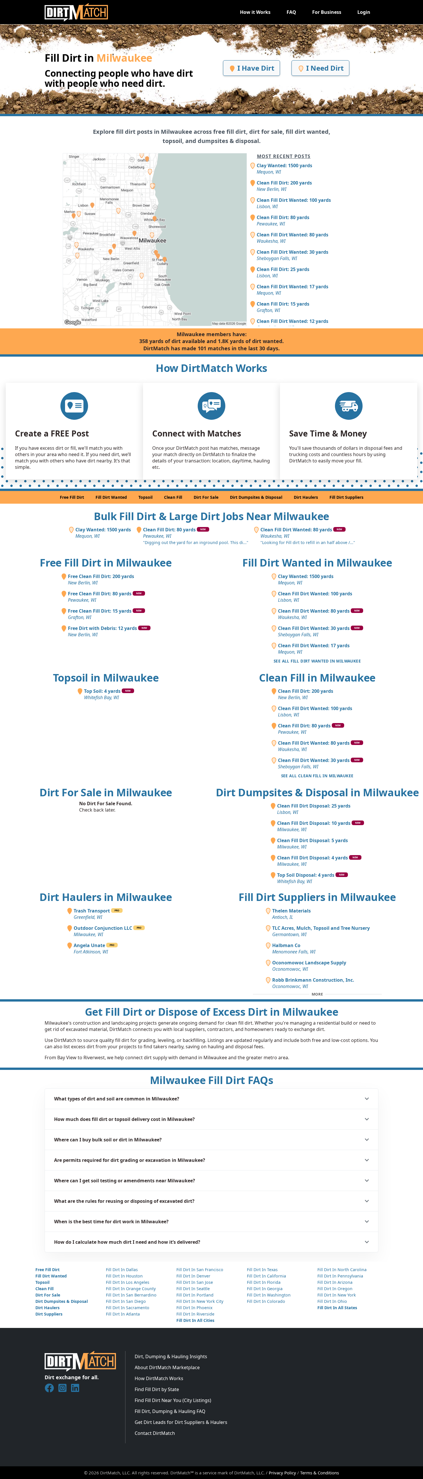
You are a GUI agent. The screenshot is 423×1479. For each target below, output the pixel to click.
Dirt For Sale (206, 497)
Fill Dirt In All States (337, 1307)
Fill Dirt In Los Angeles (127, 1282)
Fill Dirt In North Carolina (342, 1269)
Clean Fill (173, 497)
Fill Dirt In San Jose (194, 1282)
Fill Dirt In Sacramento (127, 1307)
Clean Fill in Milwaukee (317, 678)
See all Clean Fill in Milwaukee (317, 775)
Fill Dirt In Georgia (265, 1288)
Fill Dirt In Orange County (131, 1288)
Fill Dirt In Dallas (122, 1269)
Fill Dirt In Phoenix (194, 1307)
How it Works (255, 12)
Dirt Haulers (306, 497)
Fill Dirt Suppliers (346, 497)
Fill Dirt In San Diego (126, 1301)
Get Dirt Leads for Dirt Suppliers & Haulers (181, 1422)
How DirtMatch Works (159, 1378)
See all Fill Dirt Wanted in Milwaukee (317, 661)
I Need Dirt (324, 68)
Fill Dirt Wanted (111, 497)
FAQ (291, 12)
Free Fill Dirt (72, 497)
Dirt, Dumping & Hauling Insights (171, 1356)
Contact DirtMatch (155, 1433)
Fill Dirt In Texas (262, 1269)
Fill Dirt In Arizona (334, 1282)
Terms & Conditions (319, 1473)
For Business (326, 12)
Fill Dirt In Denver (193, 1276)
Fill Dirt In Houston (124, 1276)
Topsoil (145, 497)
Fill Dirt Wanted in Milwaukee (317, 563)
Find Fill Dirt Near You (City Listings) (173, 1400)
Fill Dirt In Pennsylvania (340, 1276)
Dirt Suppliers (48, 1314)
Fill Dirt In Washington (269, 1295)
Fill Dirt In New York (336, 1295)
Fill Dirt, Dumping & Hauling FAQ (170, 1411)
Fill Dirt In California (266, 1276)
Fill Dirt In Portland (195, 1295)
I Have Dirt (255, 68)
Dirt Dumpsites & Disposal (256, 497)
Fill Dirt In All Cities (195, 1320)
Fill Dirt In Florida (264, 1282)
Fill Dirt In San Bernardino (131, 1295)
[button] (211, 1099)
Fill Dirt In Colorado (266, 1301)
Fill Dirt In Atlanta (123, 1314)
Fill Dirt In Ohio (332, 1301)
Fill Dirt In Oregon (334, 1288)
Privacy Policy (282, 1473)
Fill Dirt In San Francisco (199, 1269)
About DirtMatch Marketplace (167, 1367)
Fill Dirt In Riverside (195, 1314)
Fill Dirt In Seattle (193, 1288)
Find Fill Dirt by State (157, 1389)
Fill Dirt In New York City (199, 1301)
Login (363, 12)
